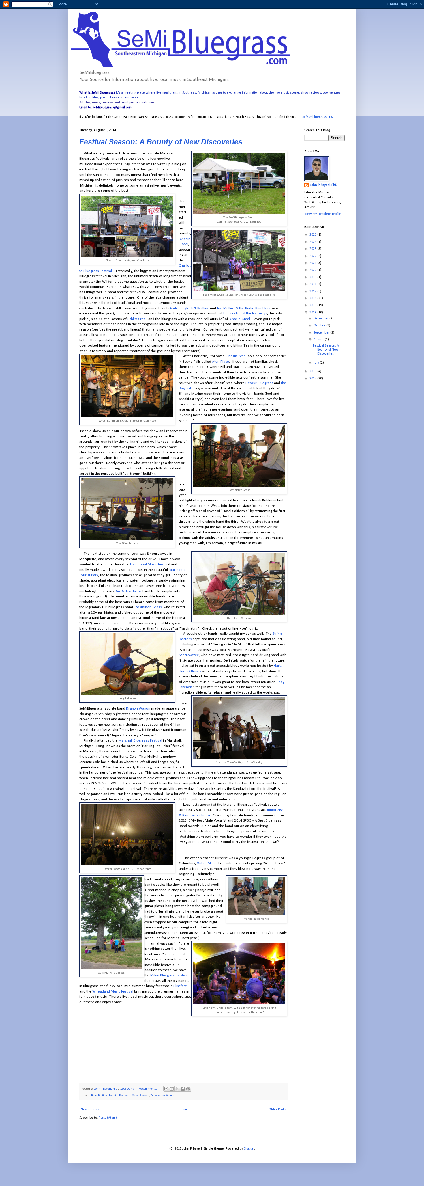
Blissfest (179, 986)
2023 (313, 249)
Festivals (125, 1095)
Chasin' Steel (240, 319)
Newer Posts (90, 1109)
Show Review (140, 1095)
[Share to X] (177, 1089)
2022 (313, 256)
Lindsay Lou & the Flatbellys (245, 313)
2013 (313, 371)
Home (184, 1109)
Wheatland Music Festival (112, 991)
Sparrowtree (189, 655)
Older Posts (277, 1109)
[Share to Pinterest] (188, 1089)
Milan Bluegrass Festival (169, 975)
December (321, 318)
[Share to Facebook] (182, 1089)
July (317, 362)
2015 (313, 305)
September (322, 332)
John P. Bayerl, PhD (323, 185)
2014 (313, 312)
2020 (313, 270)
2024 (313, 242)
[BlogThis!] (172, 1089)
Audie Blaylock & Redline (189, 308)
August (319, 339)
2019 (313, 277)
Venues (171, 1095)
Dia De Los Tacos (128, 591)
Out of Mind (206, 863)
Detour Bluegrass (259, 383)
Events (113, 1095)
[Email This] (166, 1089)
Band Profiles (99, 1095)
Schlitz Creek (137, 319)
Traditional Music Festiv (148, 564)
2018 (313, 284)
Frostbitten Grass (148, 607)
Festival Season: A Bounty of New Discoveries (160, 141)
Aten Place (220, 362)
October (320, 325)
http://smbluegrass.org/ (316, 117)
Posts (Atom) (108, 1118)
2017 (313, 291)
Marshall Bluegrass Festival (140, 740)
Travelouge (158, 1095)
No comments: (147, 1088)
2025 (313, 235)
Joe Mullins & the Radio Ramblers (244, 308)
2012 (313, 378)
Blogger (249, 1148)
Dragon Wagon (138, 708)
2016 (313, 298)
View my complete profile (322, 214)
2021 (313, 263)
